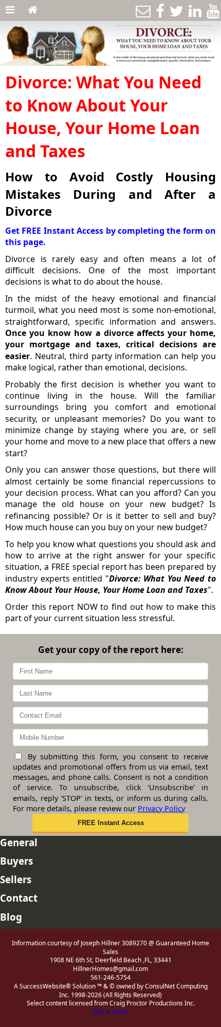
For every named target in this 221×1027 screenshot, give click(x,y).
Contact (19, 897)
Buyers (16, 860)
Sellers (15, 879)
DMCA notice (111, 1011)
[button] (110, 823)
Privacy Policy (161, 808)
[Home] (33, 10)
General (19, 842)
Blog (11, 916)
